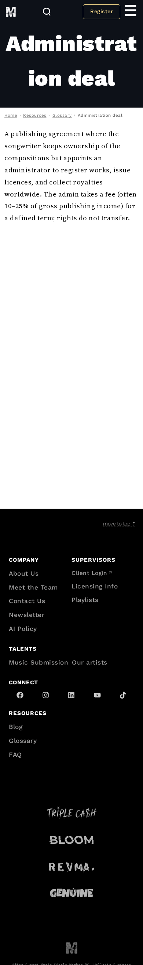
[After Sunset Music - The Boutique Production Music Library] (71, 948)
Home (10, 115)
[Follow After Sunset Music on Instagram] (45, 695)
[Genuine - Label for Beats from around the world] (71, 893)
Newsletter (26, 614)
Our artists (89, 662)
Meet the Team (33, 587)
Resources (35, 115)
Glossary (62, 115)
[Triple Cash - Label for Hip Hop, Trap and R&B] (72, 812)
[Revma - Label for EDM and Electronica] (71, 866)
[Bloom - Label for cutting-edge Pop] (72, 839)
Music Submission (38, 662)
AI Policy (23, 628)
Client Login (89, 573)
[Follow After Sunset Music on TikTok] (123, 695)
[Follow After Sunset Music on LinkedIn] (71, 695)
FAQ (15, 754)
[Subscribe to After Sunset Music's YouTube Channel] (97, 695)
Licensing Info (95, 586)
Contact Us (27, 601)
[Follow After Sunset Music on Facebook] (19, 695)
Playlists (85, 599)
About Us (23, 573)
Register (101, 11)
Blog (15, 726)
